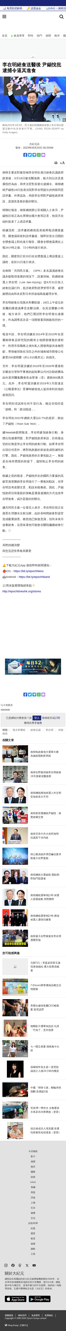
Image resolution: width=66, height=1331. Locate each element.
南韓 (5, 733)
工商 (33, 1254)
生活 (33, 1207)
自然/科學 (33, 1223)
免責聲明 (35, 1315)
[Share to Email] (43, 155)
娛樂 (33, 1243)
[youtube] (34, 1265)
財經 (33, 1177)
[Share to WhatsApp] (39, 155)
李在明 (49, 730)
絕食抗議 (35, 730)
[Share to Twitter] (30, 155)
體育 (33, 1233)
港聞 (48, 35)
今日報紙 (33, 1151)
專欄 (33, 1187)
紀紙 (33, 1228)
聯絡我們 (22, 1315)
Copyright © (10, 1318)
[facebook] (13, 1265)
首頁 (4, 35)
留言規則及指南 (5, 709)
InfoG (33, 1182)
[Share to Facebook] (25, 155)
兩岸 (57, 35)
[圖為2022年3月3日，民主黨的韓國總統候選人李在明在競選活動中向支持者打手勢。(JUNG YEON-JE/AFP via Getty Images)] (33, 99)
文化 (33, 1218)
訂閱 (57, 718)
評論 (33, 1197)
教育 (33, 1238)
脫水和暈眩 (19, 730)
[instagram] (6, 1265)
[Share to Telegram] (34, 155)
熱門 (39, 35)
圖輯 (33, 1249)
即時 (30, 35)
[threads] (20, 1265)
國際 (33, 1172)
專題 (33, 1192)
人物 (33, 1202)
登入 (36, 718)
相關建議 (9, 1315)
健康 (33, 1213)
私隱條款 (49, 1315)
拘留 (60, 730)
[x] (27, 1265)
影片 (33, 1156)
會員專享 (19, 35)
